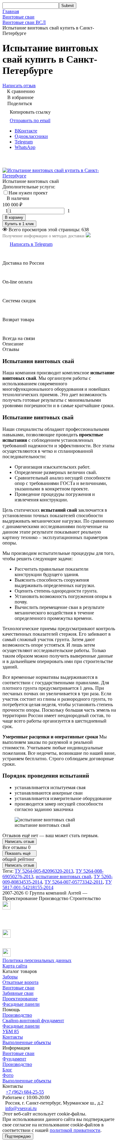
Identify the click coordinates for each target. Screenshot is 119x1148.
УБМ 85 (10, 1031)
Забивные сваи (18, 993)
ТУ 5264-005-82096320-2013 (44, 871)
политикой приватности (75, 1130)
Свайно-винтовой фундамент (33, 1020)
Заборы (10, 976)
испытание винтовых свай (63, 876)
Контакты (12, 1037)
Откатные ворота (20, 982)
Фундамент (14, 1058)
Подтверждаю (18, 1136)
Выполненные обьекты (26, 1042)
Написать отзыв (19, 841)
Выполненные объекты (26, 1080)
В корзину (14, 217)
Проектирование (20, 998)
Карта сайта (14, 965)
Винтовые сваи (18, 16)
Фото (7, 1075)
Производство (17, 1015)
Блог (7, 1069)
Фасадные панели (21, 1004)
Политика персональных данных (36, 960)
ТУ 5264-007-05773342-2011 (74, 882)
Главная (10, 11)
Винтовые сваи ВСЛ (24, 22)
